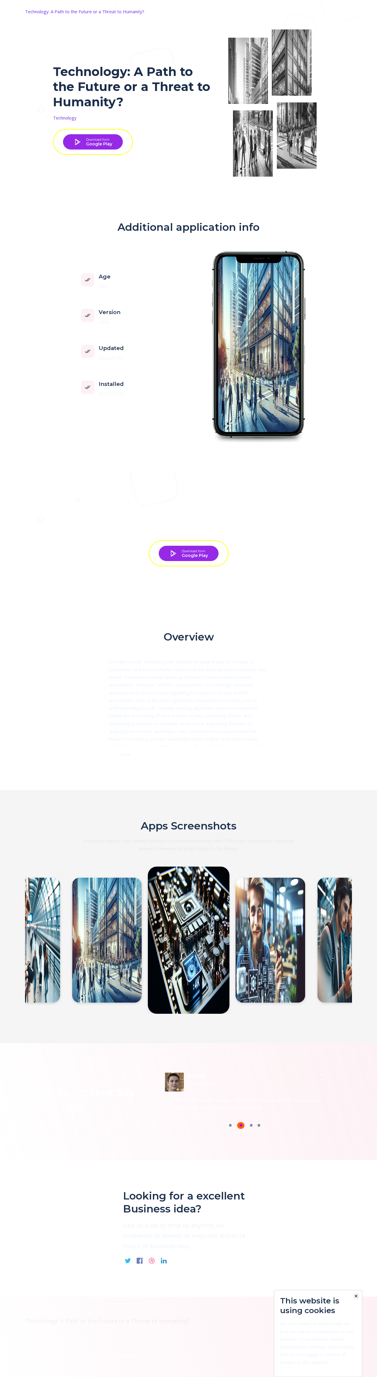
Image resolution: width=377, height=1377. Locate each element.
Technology (65, 118)
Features (233, 11)
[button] (230, 1126)
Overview (288, 11)
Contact (340, 11)
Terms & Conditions (42, 1348)
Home (212, 11)
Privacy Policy (37, 1339)
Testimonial (315, 11)
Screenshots (260, 11)
